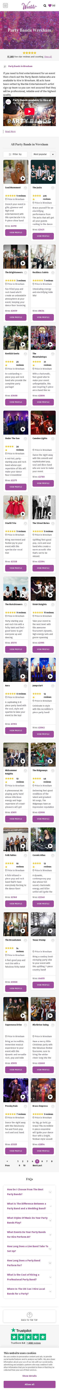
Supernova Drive (13, 1025)
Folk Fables (10, 855)
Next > (35, 1166)
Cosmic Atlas (39, 855)
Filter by (16, 154)
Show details (29, 1376)
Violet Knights (40, 604)
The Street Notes (41, 523)
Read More (10, 131)
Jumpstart (38, 685)
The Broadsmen (13, 940)
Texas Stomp (39, 940)
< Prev (7, 1162)
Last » (40, 1166)
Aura (7, 685)
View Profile (16, 233)
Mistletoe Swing (41, 1025)
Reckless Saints (41, 272)
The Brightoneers (14, 272)
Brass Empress (40, 1106)
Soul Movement (13, 187)
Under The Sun (12, 438)
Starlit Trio (10, 523)
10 (24, 1165)
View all (48, 56)
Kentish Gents (12, 353)
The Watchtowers (14, 604)
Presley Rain (11, 1106)
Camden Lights (40, 438)
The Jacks (37, 187)
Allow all (29, 1384)
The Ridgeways (40, 770)
